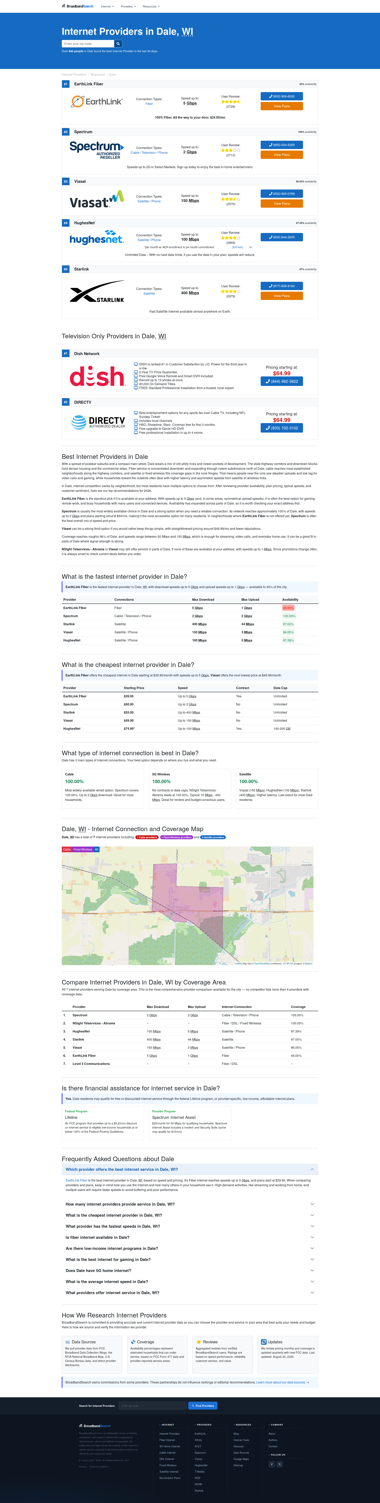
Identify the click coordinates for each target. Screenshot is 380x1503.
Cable (135, 152)
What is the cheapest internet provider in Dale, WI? (114, 1215)
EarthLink (200, 1433)
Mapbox (309, 963)
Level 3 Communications (91, 1063)
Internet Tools (241, 1440)
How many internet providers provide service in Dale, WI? (120, 1204)
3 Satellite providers (213, 837)
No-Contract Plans (170, 1478)
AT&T (198, 1446)
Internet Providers (170, 1433)
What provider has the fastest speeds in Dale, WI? (113, 1226)
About (272, 1433)
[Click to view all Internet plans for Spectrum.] (97, 149)
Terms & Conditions (98, 1466)
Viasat (68, 632)
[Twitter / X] (279, 1464)
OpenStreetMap (262, 963)
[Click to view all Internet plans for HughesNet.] (97, 237)
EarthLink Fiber (74, 607)
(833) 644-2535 (283, 237)
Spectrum (70, 616)
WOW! (198, 1484)
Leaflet (238, 963)
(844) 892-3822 (284, 381)
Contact (273, 1446)
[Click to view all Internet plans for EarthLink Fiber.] (97, 101)
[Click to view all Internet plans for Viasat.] (97, 198)
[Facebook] (272, 1464)
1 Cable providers (147, 837)
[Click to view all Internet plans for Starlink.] (97, 290)
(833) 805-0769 (283, 193)
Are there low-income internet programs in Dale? (112, 1248)
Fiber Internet (167, 1440)
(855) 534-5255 (283, 144)
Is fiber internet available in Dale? (97, 1237)
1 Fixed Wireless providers (177, 837)
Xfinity (198, 1440)
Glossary (239, 1446)
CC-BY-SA (288, 963)
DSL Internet (167, 1459)
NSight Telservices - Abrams (94, 1023)
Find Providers (205, 1406)
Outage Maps (241, 1459)
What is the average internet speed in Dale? (107, 1281)
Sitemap (238, 1465)
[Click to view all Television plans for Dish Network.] (98, 375)
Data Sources (241, 1452)
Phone (163, 152)
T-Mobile (199, 1471)
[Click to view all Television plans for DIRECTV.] (98, 422)
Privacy (82, 1466)
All (96, 849)
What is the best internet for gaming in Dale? (108, 1259)
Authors (273, 1440)
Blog (236, 1433)
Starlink (69, 624)
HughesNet (71, 640)
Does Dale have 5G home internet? (98, 1270)
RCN (197, 1478)
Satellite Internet (169, 1471)
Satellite (143, 201)
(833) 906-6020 (283, 96)
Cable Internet (168, 1452)
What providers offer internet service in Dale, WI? (112, 1292)
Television (149, 152)
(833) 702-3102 (284, 428)
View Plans (282, 106)
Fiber (149, 103)
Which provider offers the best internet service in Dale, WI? (122, 1169)
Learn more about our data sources (280, 1382)
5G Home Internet (170, 1446)
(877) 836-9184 (283, 286)
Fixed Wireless (83, 849)
